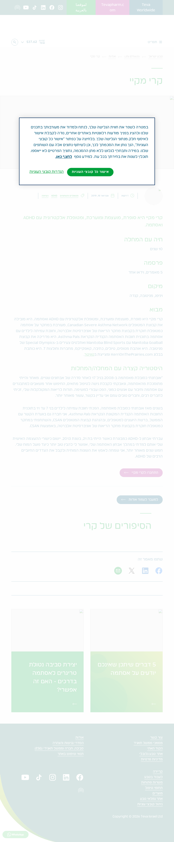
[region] (87, 151)
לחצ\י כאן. (63, 157)
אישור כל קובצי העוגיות (90, 172)
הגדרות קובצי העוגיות (46, 172)
